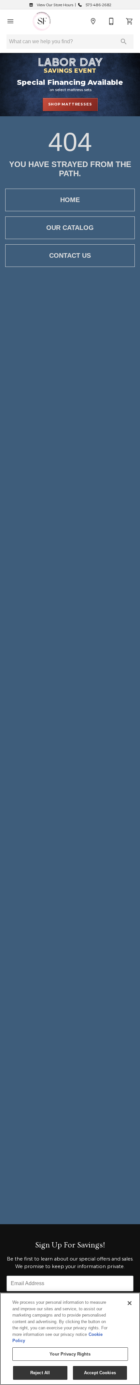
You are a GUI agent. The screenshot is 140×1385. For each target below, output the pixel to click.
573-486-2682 (98, 5)
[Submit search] (124, 41)
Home (70, 199)
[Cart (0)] (129, 21)
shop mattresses (70, 104)
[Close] (129, 1303)
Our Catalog (70, 227)
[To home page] (41, 21)
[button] (10, 21)
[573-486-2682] (111, 21)
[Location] (93, 21)
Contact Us (70, 255)
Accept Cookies (100, 1372)
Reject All (40, 1372)
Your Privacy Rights (69, 1354)
